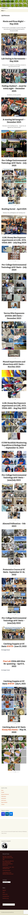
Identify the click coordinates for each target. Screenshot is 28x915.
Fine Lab (7, 661)
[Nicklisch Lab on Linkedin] (7, 814)
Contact (2, 804)
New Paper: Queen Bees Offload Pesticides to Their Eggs (8, 858)
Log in (4, 892)
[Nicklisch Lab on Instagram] (3, 814)
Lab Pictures (3, 800)
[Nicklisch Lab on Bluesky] (11, 814)
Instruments (3, 798)
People (2, 792)
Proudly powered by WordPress (7, 912)
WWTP (10, 646)
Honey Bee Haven (10, 729)
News (2, 790)
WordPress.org (6, 898)
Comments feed (6, 896)
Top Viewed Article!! (6, 870)
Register (4, 890)
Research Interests (5, 794)
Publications (3, 796)
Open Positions (4, 802)
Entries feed (5, 894)
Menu (2, 10)
